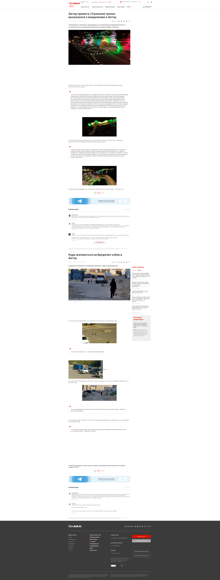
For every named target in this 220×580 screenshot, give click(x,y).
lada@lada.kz (120, 561)
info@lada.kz (124, 560)
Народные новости (110, 6)
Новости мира (121, 6)
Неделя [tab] (134, 270)
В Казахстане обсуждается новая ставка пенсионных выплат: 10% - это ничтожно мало (140, 325)
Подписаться (122, 201)
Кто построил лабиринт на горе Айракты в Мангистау (140, 291)
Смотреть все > (110, 2)
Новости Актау (85, 6)
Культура (70, 548)
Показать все (99, 242)
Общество (70, 21)
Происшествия (72, 539)
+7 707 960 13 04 (115, 553)
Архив (91, 548)
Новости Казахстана (97, 6)
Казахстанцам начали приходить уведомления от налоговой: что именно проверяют (140, 308)
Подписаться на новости (141, 540)
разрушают (81, 189)
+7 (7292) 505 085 (115, 538)
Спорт (70, 550)
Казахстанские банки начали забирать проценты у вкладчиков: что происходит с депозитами (140, 284)
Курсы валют (93, 550)
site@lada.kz (124, 538)
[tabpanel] (141, 293)
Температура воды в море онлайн (141, 551)
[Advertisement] (99, 76)
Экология (70, 546)
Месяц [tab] (139, 270)
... (133, 6)
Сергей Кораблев (82, 21)
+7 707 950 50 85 (115, 545)
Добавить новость (142, 536)
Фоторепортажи (94, 543)
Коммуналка (71, 543)
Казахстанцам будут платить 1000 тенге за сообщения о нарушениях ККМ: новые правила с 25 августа (141, 299)
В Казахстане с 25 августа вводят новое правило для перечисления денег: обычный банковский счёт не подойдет (141, 275)
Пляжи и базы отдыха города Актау (141, 555)
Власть (70, 537)
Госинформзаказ (94, 546)
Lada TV (129, 6)
